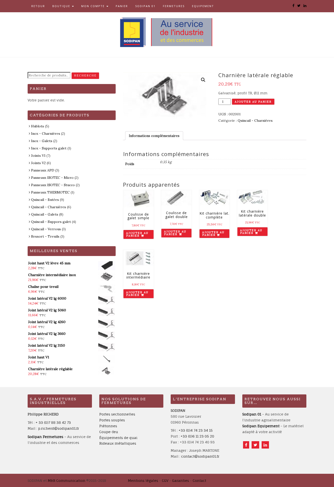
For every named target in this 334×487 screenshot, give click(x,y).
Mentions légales (143, 480)
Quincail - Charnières (255, 120)
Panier (122, 6)
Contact (199, 480)
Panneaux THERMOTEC (50, 192)
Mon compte (93, 6)
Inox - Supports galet (49, 148)
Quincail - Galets (44, 214)
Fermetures (174, 6)
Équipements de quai (118, 438)
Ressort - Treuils (45, 236)
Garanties (180, 480)
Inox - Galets (41, 141)
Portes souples (112, 420)
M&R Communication (66, 480)
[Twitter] (255, 445)
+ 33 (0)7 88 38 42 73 (53, 422)
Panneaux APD (42, 170)
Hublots (37, 126)
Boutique (61, 6)
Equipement (203, 6)
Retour (38, 6)
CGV (165, 480)
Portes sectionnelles (117, 414)
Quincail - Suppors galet (51, 221)
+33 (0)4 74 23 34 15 (195, 430)
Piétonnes (108, 426)
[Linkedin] (265, 445)
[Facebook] (246, 445)
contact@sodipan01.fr (200, 456)
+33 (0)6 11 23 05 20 (197, 436)
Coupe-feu (108, 432)
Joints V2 (38, 163)
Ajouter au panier (253, 101)
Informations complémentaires (154, 136)
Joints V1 (38, 155)
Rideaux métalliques (117, 443)
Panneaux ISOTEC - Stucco (53, 185)
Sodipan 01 (145, 6)
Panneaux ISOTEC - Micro (52, 177)
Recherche (85, 75)
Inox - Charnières (45, 133)
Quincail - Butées (45, 199)
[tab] (154, 135)
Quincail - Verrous (46, 229)
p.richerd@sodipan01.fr (58, 428)
